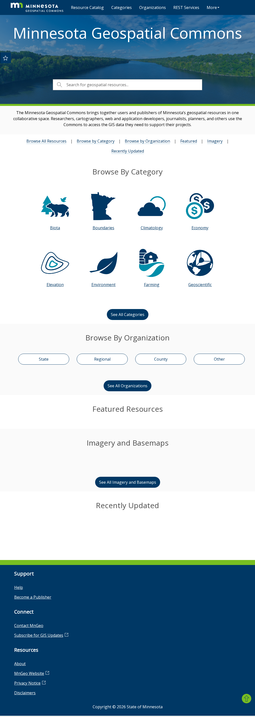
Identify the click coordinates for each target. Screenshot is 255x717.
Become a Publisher (32, 597)
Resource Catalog (87, 7)
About (20, 663)
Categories (121, 7)
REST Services (186, 7)
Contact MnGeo (28, 625)
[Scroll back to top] (246, 698)
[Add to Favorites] (5, 57)
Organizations (152, 7)
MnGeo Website (29, 673)
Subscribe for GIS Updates (38, 635)
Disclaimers (25, 693)
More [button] (212, 7)
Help (18, 587)
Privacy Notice (27, 683)
